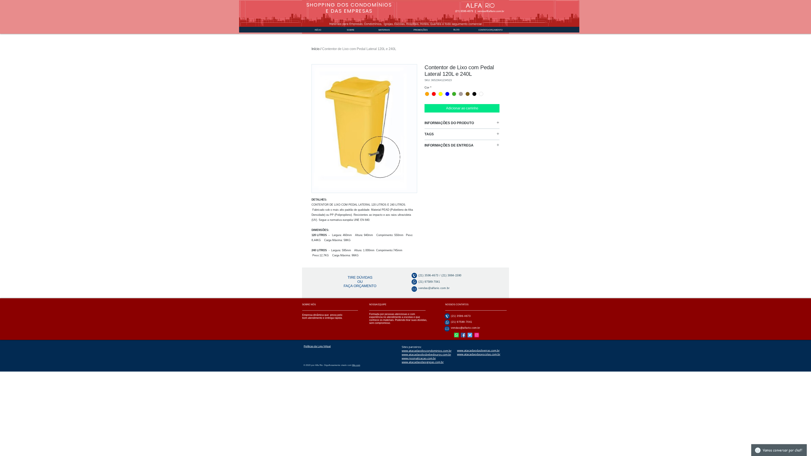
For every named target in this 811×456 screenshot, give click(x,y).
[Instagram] (476, 335)
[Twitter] (470, 335)
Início (316, 49)
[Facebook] (463, 335)
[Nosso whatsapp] (456, 335)
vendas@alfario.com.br (491, 11)
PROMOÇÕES (421, 30)
